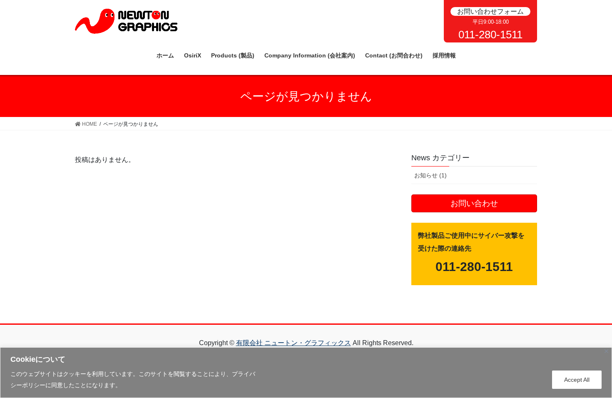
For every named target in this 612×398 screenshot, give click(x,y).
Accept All (577, 379)
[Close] (606, 351)
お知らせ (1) (430, 175)
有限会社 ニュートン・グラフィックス (293, 342)
